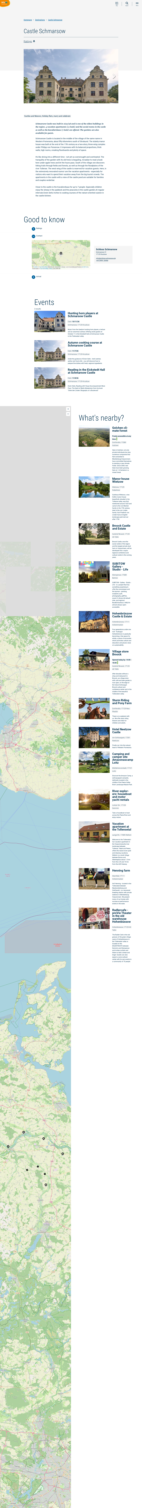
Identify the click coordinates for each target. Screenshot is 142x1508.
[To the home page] (5, 4)
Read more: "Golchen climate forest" (106, 449)
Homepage (28, 20)
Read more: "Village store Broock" (106, 672)
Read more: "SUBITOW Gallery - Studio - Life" (106, 585)
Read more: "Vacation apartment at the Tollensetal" (106, 843)
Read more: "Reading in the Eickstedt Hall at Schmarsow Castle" (71, 380)
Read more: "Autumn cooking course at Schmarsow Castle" (71, 352)
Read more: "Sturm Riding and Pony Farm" (106, 711)
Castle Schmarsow (55, 20)
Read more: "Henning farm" (106, 887)
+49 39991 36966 (102, 260)
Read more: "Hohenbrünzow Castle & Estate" (106, 629)
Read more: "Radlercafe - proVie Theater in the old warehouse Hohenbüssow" (106, 936)
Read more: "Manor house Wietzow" (106, 498)
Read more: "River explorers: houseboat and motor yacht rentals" (106, 804)
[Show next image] (113, 76)
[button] (27, 1170)
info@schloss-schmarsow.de (106, 258)
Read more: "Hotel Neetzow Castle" (106, 738)
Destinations (40, 20)
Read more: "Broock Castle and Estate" (106, 541)
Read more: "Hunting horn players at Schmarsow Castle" (71, 324)
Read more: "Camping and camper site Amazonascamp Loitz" (106, 769)
